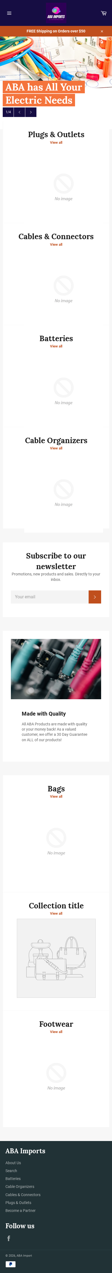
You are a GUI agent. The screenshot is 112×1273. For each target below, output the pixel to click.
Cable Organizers (19, 1186)
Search (11, 1171)
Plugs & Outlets (18, 1202)
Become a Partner (20, 1210)
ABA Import (24, 1255)
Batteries (13, 1178)
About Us (13, 1163)
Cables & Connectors (23, 1195)
